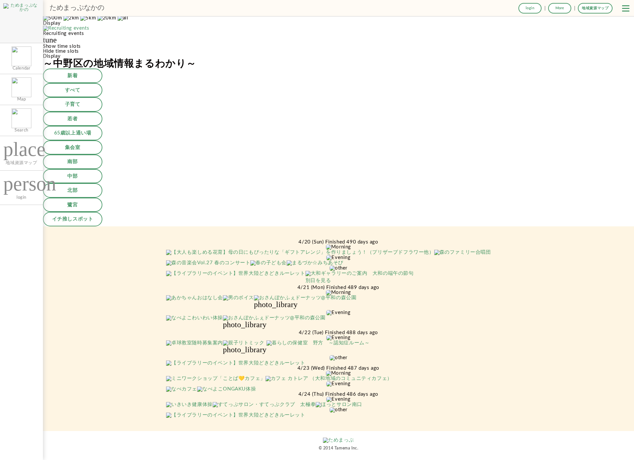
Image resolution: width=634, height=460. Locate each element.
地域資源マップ (595, 8)
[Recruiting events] (66, 28)
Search (21, 130)
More (559, 8)
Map (21, 99)
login (530, 8)
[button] (625, 8)
